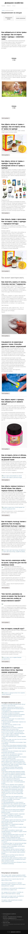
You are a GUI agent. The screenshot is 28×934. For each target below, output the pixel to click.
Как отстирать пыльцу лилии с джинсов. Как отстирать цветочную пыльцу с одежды (13, 523)
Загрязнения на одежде (8, 18)
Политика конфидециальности (9, 918)
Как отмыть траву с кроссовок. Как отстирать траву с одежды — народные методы (13, 221)
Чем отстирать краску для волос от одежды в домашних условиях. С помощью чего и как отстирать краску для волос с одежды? (13, 884)
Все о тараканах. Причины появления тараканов (14, 849)
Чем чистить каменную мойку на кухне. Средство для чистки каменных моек (13, 562)
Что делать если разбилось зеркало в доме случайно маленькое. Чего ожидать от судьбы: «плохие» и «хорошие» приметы (14, 831)
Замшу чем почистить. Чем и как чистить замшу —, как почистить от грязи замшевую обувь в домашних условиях (13, 852)
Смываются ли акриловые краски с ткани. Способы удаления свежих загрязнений (13, 344)
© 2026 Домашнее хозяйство (9, 913)
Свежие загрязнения (20, 18)
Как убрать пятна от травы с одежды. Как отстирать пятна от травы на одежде (13, 126)
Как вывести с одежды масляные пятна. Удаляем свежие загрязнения (12, 669)
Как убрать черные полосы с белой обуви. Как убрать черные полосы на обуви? (13, 488)
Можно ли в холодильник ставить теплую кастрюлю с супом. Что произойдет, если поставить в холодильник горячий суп (13, 799)
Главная (3, 5)
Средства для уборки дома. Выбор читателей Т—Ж (14, 834)
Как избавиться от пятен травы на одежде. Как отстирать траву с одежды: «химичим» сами (14, 35)
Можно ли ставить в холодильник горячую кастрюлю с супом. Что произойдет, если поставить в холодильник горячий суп (13, 846)
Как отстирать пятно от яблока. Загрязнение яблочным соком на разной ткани (14, 457)
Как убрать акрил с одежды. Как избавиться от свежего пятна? (12, 401)
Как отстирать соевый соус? (12, 628)
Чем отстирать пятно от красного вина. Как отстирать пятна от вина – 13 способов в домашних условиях (13, 782)
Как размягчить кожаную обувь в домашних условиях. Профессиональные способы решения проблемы (12, 769)
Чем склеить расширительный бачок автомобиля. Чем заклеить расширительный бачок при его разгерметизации (13, 716)
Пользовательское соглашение (15, 916)
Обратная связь (6, 922)
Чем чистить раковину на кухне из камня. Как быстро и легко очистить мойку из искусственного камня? (13, 597)
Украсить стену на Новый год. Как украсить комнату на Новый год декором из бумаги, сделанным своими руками (13, 807)
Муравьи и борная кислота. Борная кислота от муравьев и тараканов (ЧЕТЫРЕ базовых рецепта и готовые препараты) (12, 709)
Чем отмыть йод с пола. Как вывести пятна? (13, 796)
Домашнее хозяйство (14, 3)
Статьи (13, 5)
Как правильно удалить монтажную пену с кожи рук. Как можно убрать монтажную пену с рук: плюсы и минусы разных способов (13, 821)
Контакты (5, 916)
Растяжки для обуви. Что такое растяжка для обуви (14, 843)
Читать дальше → (6, 118)
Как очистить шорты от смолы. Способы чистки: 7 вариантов (13, 283)
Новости (9, 5)
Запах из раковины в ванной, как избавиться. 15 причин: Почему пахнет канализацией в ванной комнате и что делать (13, 840)
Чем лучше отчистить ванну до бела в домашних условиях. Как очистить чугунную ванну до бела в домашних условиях (13, 811)
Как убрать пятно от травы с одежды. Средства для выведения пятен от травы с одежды (13, 164)
